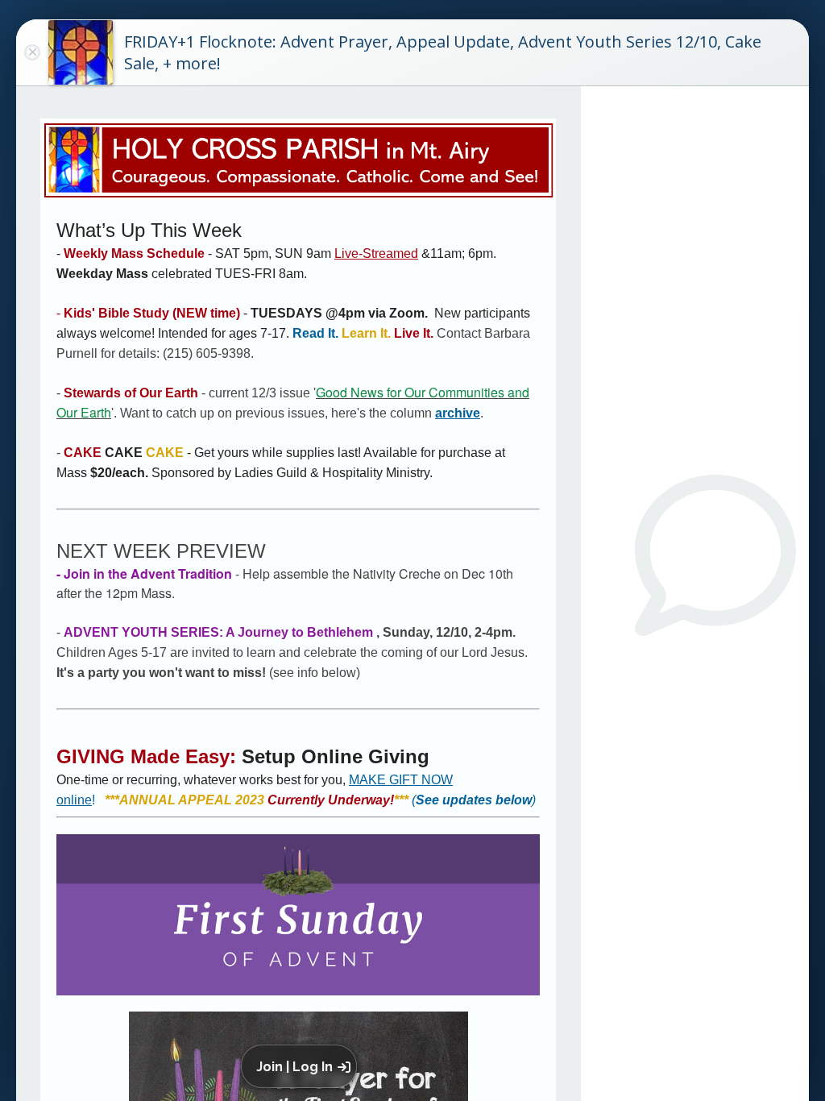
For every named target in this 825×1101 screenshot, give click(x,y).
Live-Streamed (376, 253)
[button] (302, 1066)
